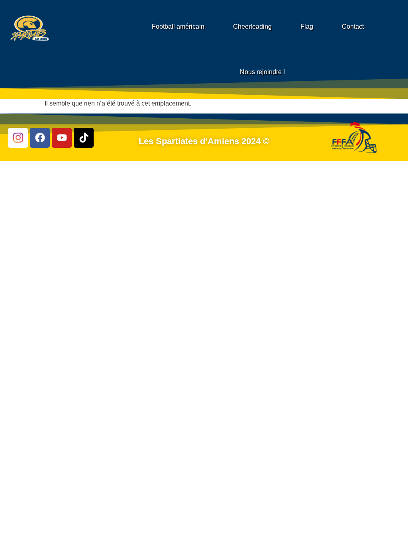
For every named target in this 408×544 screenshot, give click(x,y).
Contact (353, 26)
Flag (306, 26)
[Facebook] (40, 138)
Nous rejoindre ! (262, 71)
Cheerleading (252, 26)
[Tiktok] (84, 138)
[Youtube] (62, 138)
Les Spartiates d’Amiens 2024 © (204, 141)
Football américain (178, 26)
